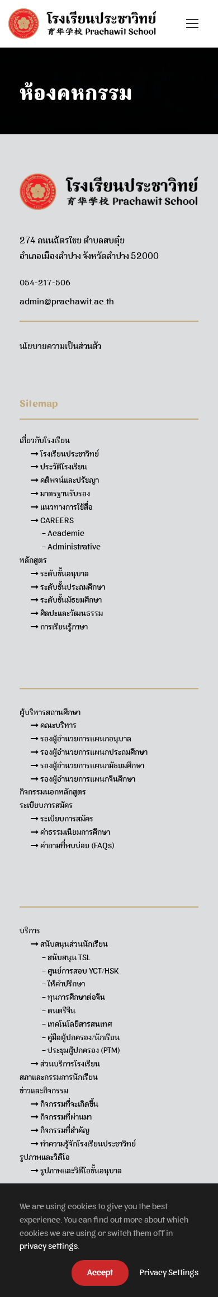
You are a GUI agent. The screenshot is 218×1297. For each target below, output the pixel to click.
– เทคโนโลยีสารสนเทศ (77, 1024)
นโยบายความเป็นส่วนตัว (60, 346)
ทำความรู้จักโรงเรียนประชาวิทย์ (87, 1143)
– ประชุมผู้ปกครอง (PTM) (81, 1050)
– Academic (63, 533)
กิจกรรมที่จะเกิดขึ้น (68, 1104)
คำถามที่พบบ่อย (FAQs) (77, 845)
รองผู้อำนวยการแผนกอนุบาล (85, 738)
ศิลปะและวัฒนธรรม (71, 613)
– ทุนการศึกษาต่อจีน (73, 997)
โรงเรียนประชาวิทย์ (69, 453)
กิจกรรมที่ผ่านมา (65, 1117)
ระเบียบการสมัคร (66, 818)
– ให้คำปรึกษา (63, 983)
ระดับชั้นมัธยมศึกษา (70, 600)
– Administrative (71, 546)
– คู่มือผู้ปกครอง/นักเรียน (81, 1037)
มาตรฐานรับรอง (64, 493)
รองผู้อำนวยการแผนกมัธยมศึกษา (91, 765)
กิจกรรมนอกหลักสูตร (53, 791)
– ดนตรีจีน (58, 1010)
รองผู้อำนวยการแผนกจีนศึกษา (87, 779)
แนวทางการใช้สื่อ (66, 507)
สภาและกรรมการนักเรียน (59, 1077)
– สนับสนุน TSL (66, 957)
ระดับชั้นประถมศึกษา (72, 587)
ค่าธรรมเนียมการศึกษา (74, 832)
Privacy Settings (169, 1272)
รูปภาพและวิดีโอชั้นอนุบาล (80, 1170)
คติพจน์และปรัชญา (69, 480)
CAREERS (56, 520)
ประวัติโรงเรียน (63, 466)
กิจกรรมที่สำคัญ (64, 1130)
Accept (100, 1272)
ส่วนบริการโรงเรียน (69, 1063)
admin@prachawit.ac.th (67, 301)
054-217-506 (45, 282)
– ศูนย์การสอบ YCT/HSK (80, 971)
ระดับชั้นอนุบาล (64, 573)
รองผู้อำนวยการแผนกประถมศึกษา (93, 752)
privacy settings (49, 1246)
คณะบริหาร (58, 725)
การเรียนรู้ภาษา (63, 626)
